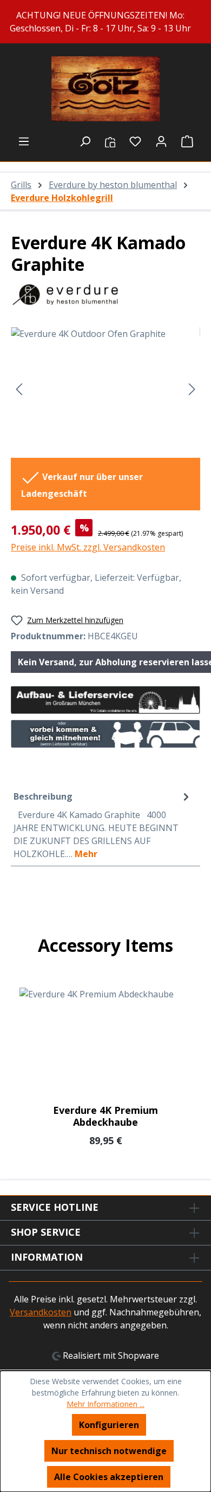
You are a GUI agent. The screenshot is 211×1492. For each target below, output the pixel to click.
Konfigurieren (109, 1425)
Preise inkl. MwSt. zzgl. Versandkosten (88, 547)
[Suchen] (85, 141)
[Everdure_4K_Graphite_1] (105, 388)
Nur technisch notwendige (109, 1451)
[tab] (103, 824)
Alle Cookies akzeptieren (108, 1477)
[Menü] (24, 141)
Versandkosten (40, 1312)
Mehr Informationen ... (105, 1404)
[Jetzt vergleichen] (110, 141)
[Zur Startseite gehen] (105, 88)
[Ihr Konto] (161, 141)
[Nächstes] (192, 388)
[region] (105, 21)
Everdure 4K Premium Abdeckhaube (105, 1116)
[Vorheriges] (19, 388)
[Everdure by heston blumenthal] (105, 295)
